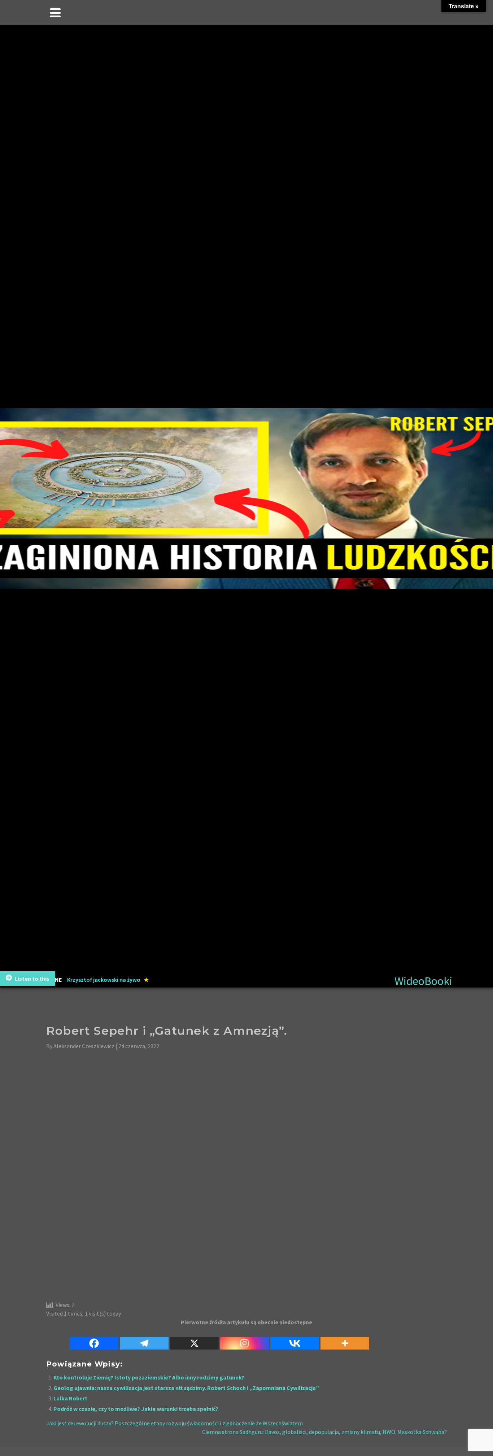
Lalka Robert (70, 1398)
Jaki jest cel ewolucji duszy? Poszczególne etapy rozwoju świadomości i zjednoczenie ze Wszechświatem (174, 1423)
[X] (194, 1339)
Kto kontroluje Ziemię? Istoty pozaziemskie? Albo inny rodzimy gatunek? (148, 1377)
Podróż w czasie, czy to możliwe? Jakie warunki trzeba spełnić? (135, 1408)
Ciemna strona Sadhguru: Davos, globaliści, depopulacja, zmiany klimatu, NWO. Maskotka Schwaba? (324, 1431)
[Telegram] (144, 1339)
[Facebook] (94, 1339)
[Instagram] (244, 1339)
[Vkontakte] (294, 1339)
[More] (344, 1339)
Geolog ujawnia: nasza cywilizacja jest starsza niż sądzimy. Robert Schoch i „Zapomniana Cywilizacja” (186, 1387)
